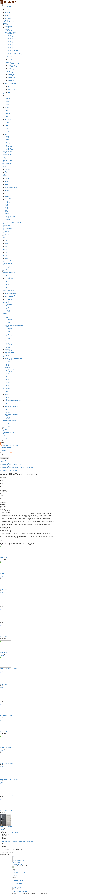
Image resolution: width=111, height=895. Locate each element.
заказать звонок (4, 458)
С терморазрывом (7, 228)
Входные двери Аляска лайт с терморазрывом (16, 214)
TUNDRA (7, 210)
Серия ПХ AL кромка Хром (14, 53)
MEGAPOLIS (8, 195)
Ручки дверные (8, 299)
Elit (6, 145)
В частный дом (6, 225)
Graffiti (7, 101)
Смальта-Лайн (11, 77)
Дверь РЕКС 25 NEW (5, 605)
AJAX (7, 280)
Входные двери (7, 163)
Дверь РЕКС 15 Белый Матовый (8, 716)
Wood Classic (9, 146)
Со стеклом (6, 231)
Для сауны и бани (7, 261)
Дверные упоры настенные (11, 414)
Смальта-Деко (11, 76)
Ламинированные (7, 154)
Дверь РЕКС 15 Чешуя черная (7, 795)
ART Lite (7, 27)
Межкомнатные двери (8, 5)
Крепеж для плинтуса (8, 432)
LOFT (6, 193)
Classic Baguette (9, 26)
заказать (2, 560)
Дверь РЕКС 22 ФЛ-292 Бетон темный (9, 779)
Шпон (6, 142)
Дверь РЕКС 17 (3, 684)
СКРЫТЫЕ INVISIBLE (8, 21)
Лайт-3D (10, 59)
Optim (6, 171)
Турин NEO (7, 9)
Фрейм (9, 92)
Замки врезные (6, 302)
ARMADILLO (9, 275)
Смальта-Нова (11, 79)
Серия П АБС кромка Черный (15, 36)
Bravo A (8, 97)
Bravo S (8, 113)
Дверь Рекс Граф (4, 557)
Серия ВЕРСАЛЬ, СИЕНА (14, 63)
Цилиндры (7, 301)
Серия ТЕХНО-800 (12, 67)
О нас (15, 879)
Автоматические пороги (9, 272)
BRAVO (4, 94)
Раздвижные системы (8, 357)
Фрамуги (7, 20)
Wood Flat (8, 148)
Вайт (9, 86)
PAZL (6, 199)
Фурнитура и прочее (8, 270)
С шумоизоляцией (7, 229)
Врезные (7, 274)
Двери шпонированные (10, 83)
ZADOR (5, 23)
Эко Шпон (7, 107)
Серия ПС (10, 41)
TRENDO (7, 208)
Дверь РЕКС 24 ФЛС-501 (6, 826)
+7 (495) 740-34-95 (6, 445)
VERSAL (7, 213)
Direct (7, 122)
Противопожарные (7, 263)
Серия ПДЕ (10, 39)
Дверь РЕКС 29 (3, 589)
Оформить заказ (17, 849)
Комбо (9, 88)
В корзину (3, 502)
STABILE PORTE (10, 56)
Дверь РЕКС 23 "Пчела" (6, 810)
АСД (4, 174)
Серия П (10, 35)
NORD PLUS (8, 198)
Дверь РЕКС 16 (3, 700)
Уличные (5, 232)
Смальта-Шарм (11, 82)
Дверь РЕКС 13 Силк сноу (6, 763)
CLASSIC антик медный (10, 186)
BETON (6, 183)
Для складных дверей (8, 290)
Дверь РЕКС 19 (3, 652)
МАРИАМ (8, 62)
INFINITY (7, 190)
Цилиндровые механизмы (9, 420)
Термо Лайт (7, 219)
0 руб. (3, 454)
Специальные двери (8, 260)
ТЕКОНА (8, 71)
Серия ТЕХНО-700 (12, 65)
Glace (7, 124)
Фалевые (7, 394)
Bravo (7, 136)
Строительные (6, 264)
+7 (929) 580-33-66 (16, 445)
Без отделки (7, 266)
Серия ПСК (10, 44)
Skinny (7, 118)
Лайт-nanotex (11, 60)
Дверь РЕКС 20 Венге (5, 636)
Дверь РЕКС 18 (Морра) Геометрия (9, 668)
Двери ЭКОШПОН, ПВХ (10, 32)
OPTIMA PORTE (7, 6)
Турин (6, 8)
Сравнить (3, 504)
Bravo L (6, 252)
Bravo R (6, 168)
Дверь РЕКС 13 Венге (5, 747)
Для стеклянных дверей (9, 292)
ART (6, 180)
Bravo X (8, 98)
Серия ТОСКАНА (12, 68)
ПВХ (4, 157)
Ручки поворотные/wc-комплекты (13, 332)
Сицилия (7, 14)
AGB (7, 305)
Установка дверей (7, 440)
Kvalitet (6, 24)
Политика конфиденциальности (20, 891)
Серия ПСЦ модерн (12, 51)
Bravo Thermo (8, 169)
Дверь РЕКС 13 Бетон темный (7, 731)
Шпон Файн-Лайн (7, 160)
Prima (7, 104)
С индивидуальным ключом (11, 421)
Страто (9, 91)
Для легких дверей (9, 304)
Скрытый (5, 429)
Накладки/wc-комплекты (9, 323)
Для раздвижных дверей (11, 293)
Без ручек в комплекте (10, 314)
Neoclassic (8, 103)
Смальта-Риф (11, 80)
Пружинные (7, 349)
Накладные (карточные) (10, 341)
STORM (6, 207)
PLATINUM (7, 202)
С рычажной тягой (9, 278)
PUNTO (8, 284)
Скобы (6, 384)
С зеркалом (6, 226)
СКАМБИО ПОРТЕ (7, 30)
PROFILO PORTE (10, 33)
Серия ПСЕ (10, 42)
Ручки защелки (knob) (8, 388)
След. (12, 832)
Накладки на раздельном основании (14, 325)
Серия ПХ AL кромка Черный (15, 54)
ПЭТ (6, 95)
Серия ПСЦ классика (13, 50)
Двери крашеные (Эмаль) (11, 70)
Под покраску (6, 434)
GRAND (6, 189)
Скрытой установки (9, 352)
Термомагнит (8, 220)
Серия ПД (10, 38)
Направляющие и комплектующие (13, 358)
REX (4, 165)
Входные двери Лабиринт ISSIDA (13, 216)
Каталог (3, 448)
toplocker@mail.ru (18, 864)
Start (7, 128)
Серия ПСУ (10, 48)
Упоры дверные (7, 399)
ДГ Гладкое (10, 57)
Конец (16, 832)
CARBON (7, 184)
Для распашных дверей (10, 295)
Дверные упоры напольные (11, 406)
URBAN (6, 211)
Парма (6, 15)
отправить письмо (16, 887)
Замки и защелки (9, 296)
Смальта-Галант (12, 74)
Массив (6, 140)
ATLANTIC (7, 181)
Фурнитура (16, 874)
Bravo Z (6, 172)
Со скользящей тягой (10, 286)
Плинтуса (5, 427)
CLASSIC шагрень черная (11, 187)
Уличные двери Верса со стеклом (13, 222)
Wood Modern (9, 149)
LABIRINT (5, 177)
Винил (6, 125)
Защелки (5, 313)
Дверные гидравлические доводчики (12, 277)
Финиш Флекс (8, 119)
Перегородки (8, 18)
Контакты (4, 450)
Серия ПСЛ (10, 45)
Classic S (7, 29)
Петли (6, 298)
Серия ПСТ (10, 47)
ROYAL (6, 204)
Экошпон (5, 161)
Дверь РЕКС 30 (3, 573)
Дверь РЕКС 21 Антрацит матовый (8, 621)
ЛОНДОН (7, 217)
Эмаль (6, 134)
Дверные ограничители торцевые (13, 400)
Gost (7, 121)
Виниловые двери (7, 151)
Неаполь (7, 17)
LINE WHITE (8, 192)
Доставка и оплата (6, 447)
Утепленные (6, 234)
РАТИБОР (5, 175)
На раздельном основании (11, 375)
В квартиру (5, 223)
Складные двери (7, 235)
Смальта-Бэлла (11, 73)
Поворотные (8, 390)
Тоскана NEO (8, 12)
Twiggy (7, 106)
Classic (7, 100)
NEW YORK (7, 196)
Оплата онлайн (18, 883)
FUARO (8, 283)
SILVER (6, 205)
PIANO (6, 201)
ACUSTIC (7, 178)
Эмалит (5, 255)
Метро (15, 875)
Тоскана (7, 11)
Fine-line (8, 143)
